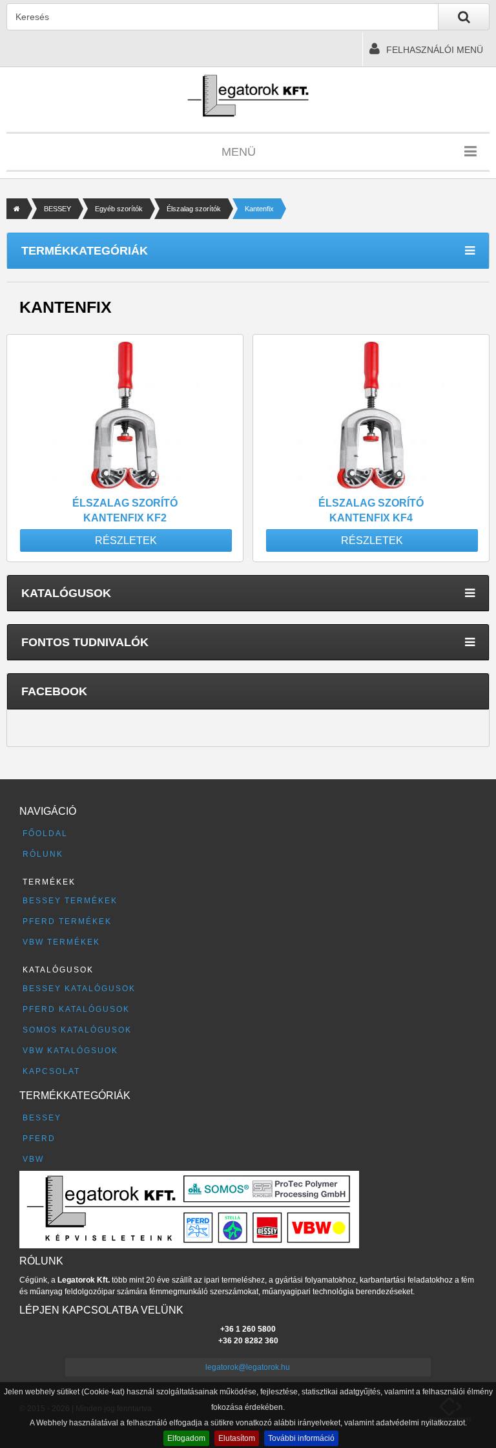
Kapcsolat (51, 1071)
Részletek (126, 540)
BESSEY (57, 209)
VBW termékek (61, 942)
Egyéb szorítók (119, 209)
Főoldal (45, 833)
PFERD (39, 1138)
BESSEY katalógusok (79, 988)
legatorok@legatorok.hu (247, 1367)
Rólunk (43, 854)
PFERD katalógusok (76, 1009)
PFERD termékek (67, 921)
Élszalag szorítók (194, 209)
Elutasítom (236, 1438)
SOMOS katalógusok (77, 1029)
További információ (301, 1438)
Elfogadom (186, 1438)
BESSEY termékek (70, 900)
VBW (33, 1159)
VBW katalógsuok (70, 1050)
